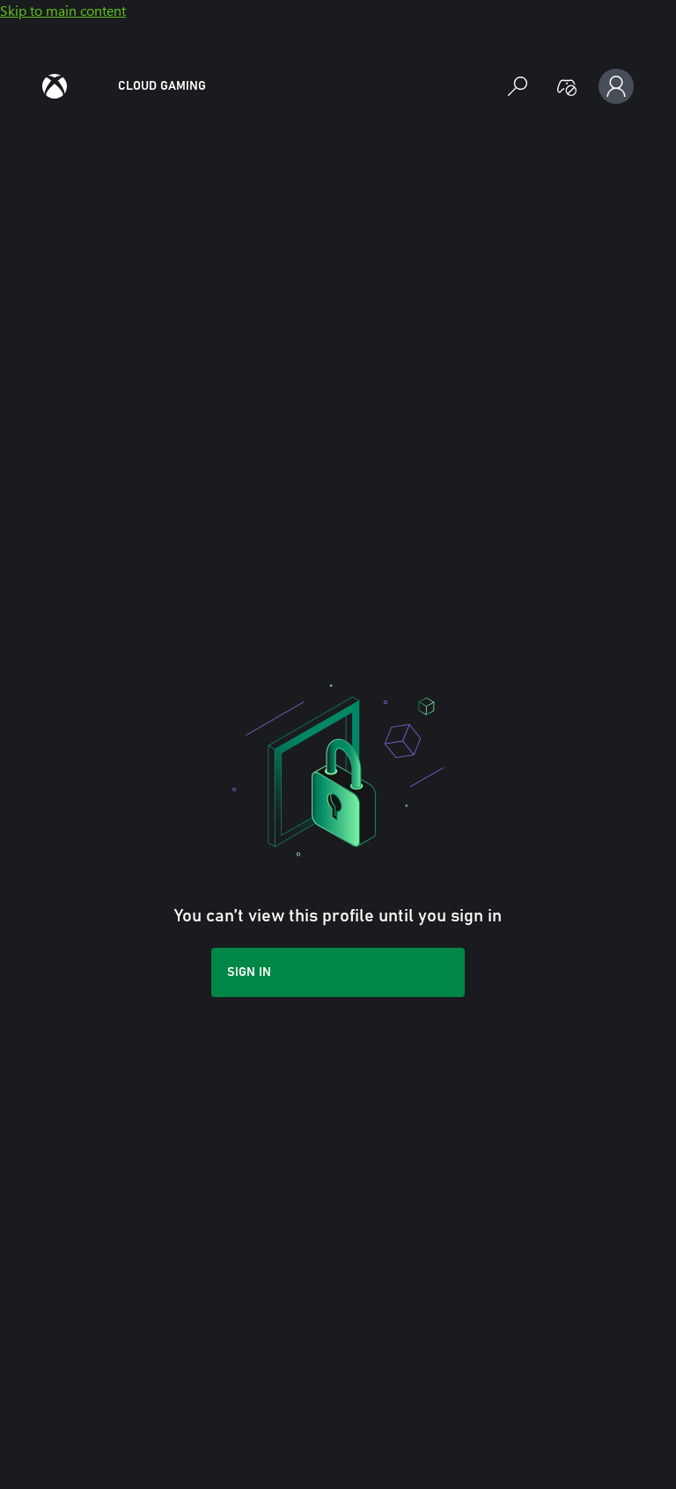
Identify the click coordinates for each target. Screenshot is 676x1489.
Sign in (249, 972)
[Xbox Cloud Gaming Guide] (54, 86)
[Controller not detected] (566, 86)
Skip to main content (63, 10)
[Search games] (517, 86)
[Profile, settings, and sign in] (616, 86)
